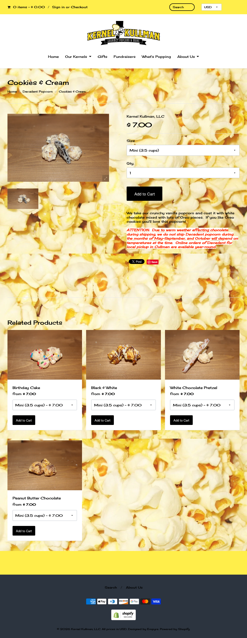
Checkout (79, 7)
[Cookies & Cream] (23, 198)
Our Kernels (76, 56)
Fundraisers (125, 56)
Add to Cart (144, 194)
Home (53, 56)
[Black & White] (123, 354)
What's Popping (156, 56)
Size (131, 141)
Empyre (152, 629)
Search (111, 587)
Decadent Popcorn (38, 91)
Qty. (130, 163)
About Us (186, 56)
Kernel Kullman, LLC (145, 116)
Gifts (102, 56)
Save (154, 262)
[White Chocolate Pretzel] (202, 354)
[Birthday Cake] (44, 354)
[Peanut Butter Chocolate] (44, 465)
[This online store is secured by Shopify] (123, 614)
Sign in (58, 7)
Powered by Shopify (175, 629)
